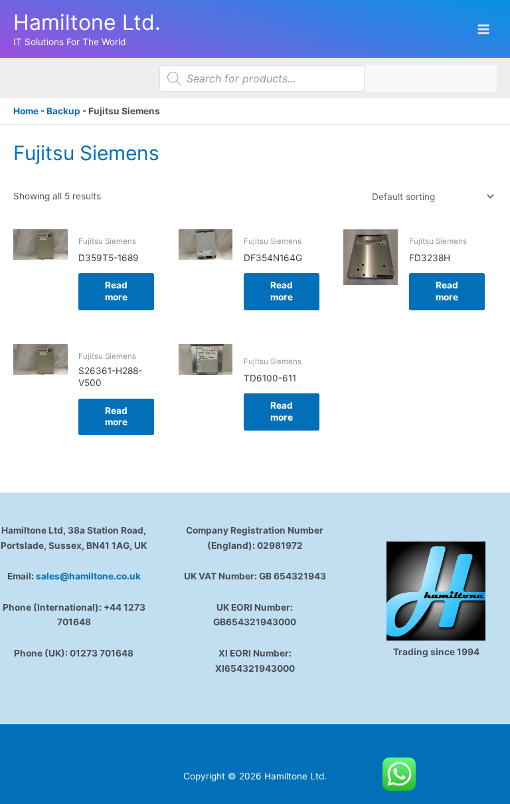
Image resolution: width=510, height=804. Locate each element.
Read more (116, 291)
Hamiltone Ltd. (87, 22)
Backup (63, 111)
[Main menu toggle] (484, 29)
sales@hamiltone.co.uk (88, 576)
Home (26, 111)
